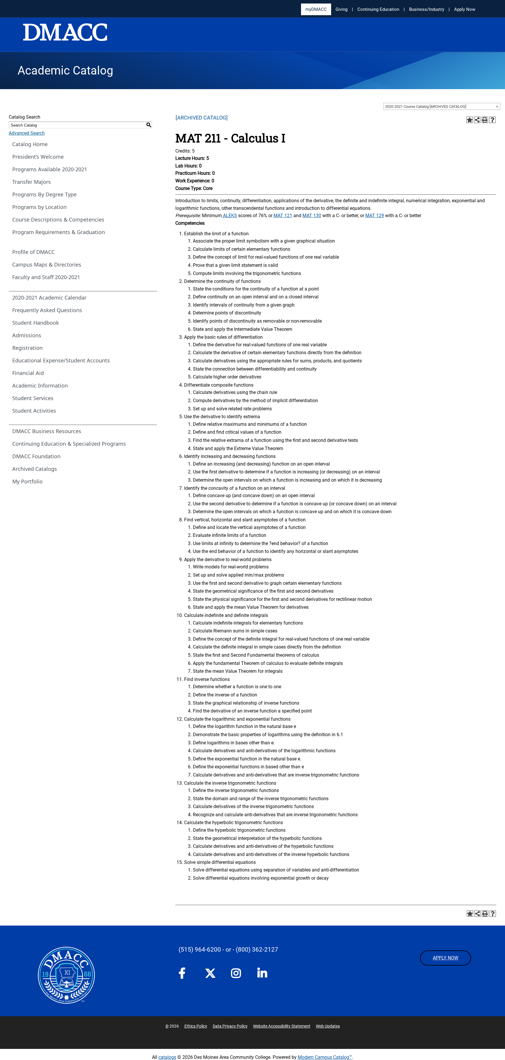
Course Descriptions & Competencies (58, 219)
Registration (27, 347)
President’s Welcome (38, 156)
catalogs (167, 1057)
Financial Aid (28, 372)
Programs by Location (39, 206)
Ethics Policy (195, 1026)
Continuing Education (378, 9)
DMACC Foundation (36, 456)
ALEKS (229, 215)
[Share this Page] (477, 120)
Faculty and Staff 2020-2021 (46, 277)
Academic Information (40, 385)
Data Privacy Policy (230, 1026)
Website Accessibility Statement (281, 1026)
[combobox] (441, 106)
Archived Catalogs (34, 468)
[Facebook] (186, 975)
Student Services (32, 398)
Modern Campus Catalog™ (325, 1057)
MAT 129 (374, 215)
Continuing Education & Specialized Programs (69, 443)
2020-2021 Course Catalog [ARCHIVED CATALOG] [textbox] (425, 106)
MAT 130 (311, 215)
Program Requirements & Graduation (58, 232)
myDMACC (316, 9)
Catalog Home (30, 144)
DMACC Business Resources (46, 431)
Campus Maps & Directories (46, 264)
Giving (341, 9)
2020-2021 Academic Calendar (49, 297)
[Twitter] (212, 973)
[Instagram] (238, 975)
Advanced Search (27, 133)
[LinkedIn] (264, 975)
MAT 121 (283, 215)
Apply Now (464, 9)
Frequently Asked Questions (47, 310)
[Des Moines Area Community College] (65, 35)
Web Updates (328, 1026)
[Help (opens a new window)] (492, 120)
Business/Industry (426, 9)
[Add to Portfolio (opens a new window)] (469, 120)
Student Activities (34, 410)
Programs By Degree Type (44, 194)
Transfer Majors (31, 181)
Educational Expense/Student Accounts (61, 360)
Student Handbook (35, 322)
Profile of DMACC (33, 251)
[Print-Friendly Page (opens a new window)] (485, 120)
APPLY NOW (445, 958)
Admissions (26, 335)
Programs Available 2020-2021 (49, 169)
